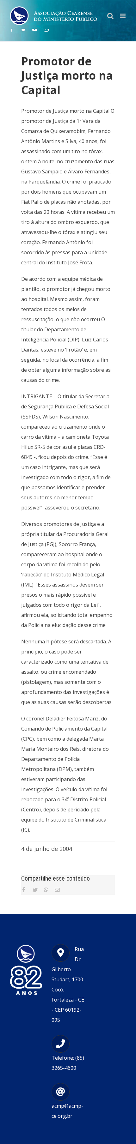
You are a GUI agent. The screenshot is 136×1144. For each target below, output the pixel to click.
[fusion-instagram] (46, 29)
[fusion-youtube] (34, 29)
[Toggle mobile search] (110, 16)
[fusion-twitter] (23, 29)
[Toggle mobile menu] (123, 16)
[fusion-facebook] (12, 29)
